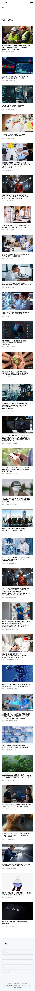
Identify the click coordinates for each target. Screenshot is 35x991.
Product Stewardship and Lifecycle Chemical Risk (13, 135)
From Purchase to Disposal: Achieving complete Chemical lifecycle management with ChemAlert (15, 374)
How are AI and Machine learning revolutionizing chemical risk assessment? (16, 559)
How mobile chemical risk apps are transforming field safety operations (15, 469)
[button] (31, 2)
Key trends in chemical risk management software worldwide (14, 342)
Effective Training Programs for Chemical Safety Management (16, 805)
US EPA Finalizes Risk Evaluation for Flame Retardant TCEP (16, 865)
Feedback (17, 988)
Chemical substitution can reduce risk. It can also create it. (17, 284)
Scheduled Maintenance (12, 985)
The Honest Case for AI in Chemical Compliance (13, 106)
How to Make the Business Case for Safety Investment (15, 255)
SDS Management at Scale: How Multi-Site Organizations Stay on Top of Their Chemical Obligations (16, 165)
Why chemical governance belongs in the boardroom (13, 529)
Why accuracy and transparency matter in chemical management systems (17, 500)
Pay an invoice (26, 985)
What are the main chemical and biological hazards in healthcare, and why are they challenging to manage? (16, 624)
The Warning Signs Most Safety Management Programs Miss (15, 313)
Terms (10, 983)
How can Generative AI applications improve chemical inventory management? (15, 655)
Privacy (16, 983)
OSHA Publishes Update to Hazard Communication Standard (17, 893)
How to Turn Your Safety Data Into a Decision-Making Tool (15, 77)
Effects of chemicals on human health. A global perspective (16, 685)
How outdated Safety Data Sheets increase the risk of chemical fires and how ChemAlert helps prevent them (17, 438)
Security (24, 983)
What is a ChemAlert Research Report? (15, 922)
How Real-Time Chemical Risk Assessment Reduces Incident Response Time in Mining (15, 196)
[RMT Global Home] (4, 2)
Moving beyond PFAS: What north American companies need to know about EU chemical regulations (16, 406)
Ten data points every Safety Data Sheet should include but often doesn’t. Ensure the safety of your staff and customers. (17, 716)
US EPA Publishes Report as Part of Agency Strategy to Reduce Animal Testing (16, 835)
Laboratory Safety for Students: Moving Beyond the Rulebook (16, 226)
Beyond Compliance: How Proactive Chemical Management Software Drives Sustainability (16, 776)
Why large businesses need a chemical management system (15, 746)
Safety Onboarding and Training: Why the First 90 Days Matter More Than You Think (16, 47)
